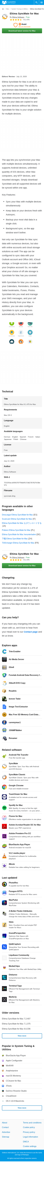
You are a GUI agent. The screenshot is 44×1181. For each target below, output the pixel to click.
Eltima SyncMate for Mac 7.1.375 (16, 1024)
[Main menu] (41, 2)
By (17, 17)
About (4, 1123)
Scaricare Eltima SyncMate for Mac (17, 519)
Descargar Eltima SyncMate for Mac (17, 515)
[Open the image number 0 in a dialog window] (21, 333)
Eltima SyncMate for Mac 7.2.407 (16, 1019)
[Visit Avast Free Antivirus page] (22, 25)
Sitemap (5, 1137)
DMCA (26, 1141)
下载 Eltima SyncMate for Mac (15, 539)
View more (22, 1036)
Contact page (31, 632)
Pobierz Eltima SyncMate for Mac (16, 530)
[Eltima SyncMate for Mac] (5, 16)
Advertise (6, 1132)
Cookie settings (29, 1146)
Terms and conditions (32, 1123)
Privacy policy (29, 1132)
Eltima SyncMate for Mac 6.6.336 (16, 1029)
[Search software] (36, 2)
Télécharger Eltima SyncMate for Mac (18, 543)
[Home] (3, 9)
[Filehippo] (9, 2)
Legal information (30, 1137)
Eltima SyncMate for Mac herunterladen (19, 534)
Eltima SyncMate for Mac (24, 13)
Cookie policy (29, 1127)
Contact (5, 1127)
